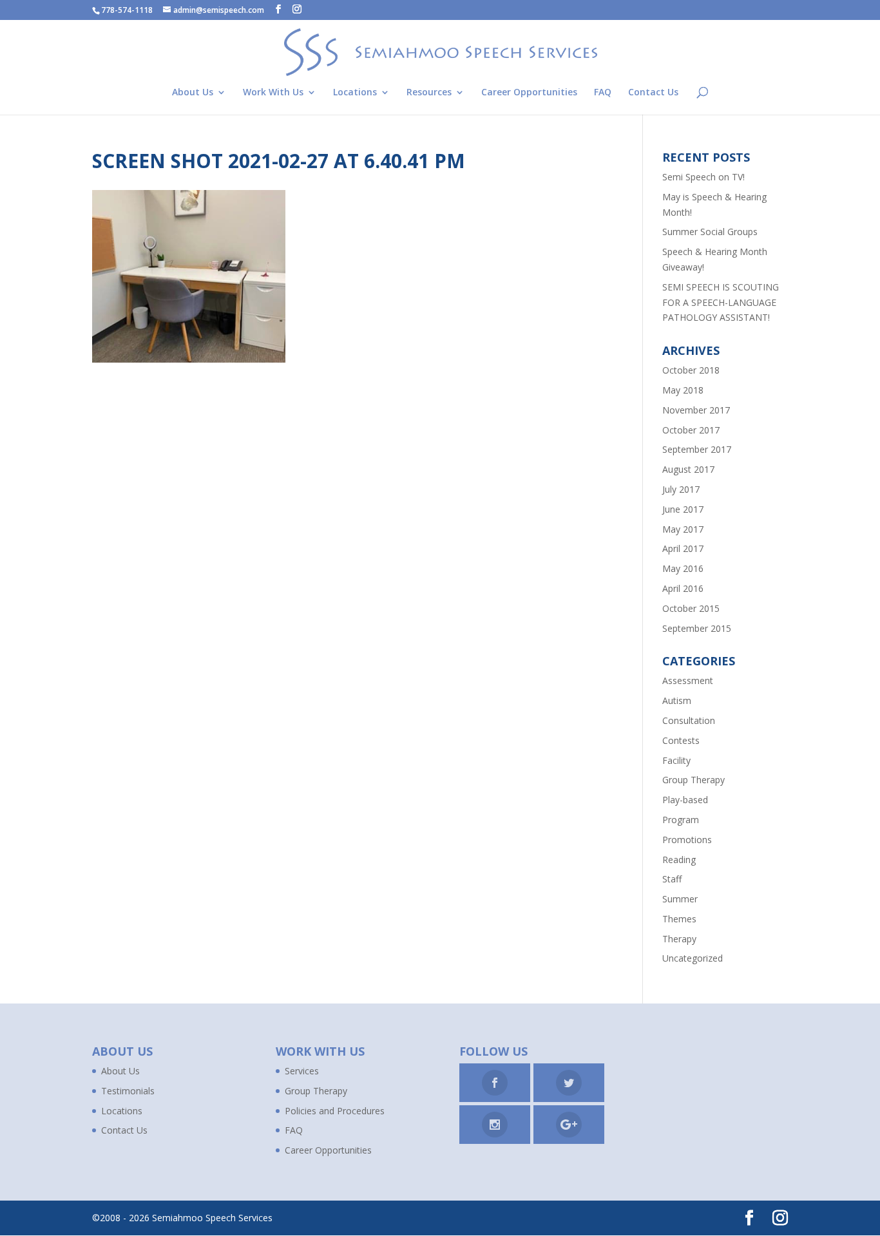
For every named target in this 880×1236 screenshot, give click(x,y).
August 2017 (688, 469)
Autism (676, 700)
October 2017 (691, 430)
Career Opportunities (529, 93)
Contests (681, 740)
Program (680, 819)
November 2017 (696, 410)
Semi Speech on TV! (703, 177)
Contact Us (653, 93)
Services (302, 1071)
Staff (672, 879)
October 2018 (691, 370)
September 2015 (696, 628)
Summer (680, 899)
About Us (192, 93)
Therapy (679, 939)
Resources (429, 93)
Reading (679, 859)
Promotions (687, 839)
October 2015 (691, 608)
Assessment (687, 680)
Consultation (688, 720)
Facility (676, 760)
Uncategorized (692, 958)
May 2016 (682, 568)
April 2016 (682, 588)
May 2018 (682, 390)
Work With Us (273, 93)
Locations (355, 93)
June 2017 (682, 509)
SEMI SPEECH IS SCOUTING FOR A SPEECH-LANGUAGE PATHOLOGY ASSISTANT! (720, 302)
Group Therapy (693, 780)
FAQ (602, 93)
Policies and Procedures (335, 1111)
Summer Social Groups (710, 231)
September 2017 (696, 449)
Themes (679, 919)
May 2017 (682, 529)
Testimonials (128, 1091)
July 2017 (681, 489)
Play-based (685, 800)
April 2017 (682, 548)
